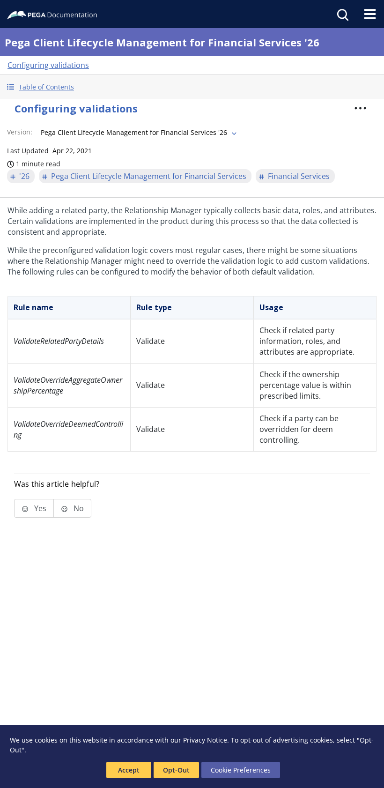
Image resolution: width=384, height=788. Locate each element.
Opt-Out (176, 770)
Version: (19, 131)
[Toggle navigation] (370, 14)
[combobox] (137, 132)
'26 (24, 176)
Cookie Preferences (241, 770)
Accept (129, 770)
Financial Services (299, 176)
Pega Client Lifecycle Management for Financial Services (148, 176)
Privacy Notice (205, 740)
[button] (192, 87)
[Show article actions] (360, 108)
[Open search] (341, 14)
